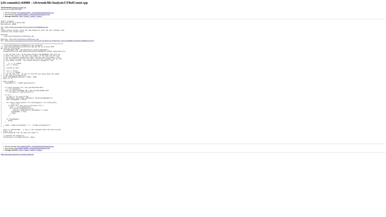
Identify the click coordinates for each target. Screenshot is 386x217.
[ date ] (21, 16)
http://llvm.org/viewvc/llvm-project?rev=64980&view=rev (26, 27)
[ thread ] (26, 16)
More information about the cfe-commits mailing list (17, 154)
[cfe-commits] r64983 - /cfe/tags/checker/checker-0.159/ (32, 14)
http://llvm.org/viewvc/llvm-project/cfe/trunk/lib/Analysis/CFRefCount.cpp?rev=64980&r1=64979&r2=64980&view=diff (49, 40)
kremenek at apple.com (18, 7)
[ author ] (39, 16)
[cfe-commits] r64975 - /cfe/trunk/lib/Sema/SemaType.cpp (35, 13)
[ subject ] (33, 16)
